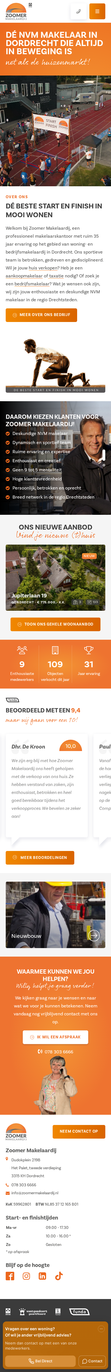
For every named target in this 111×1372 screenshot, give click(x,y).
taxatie (56, 276)
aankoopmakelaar (24, 276)
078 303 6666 (59, 1052)
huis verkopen (43, 268)
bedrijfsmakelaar (32, 284)
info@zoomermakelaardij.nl (34, 1193)
